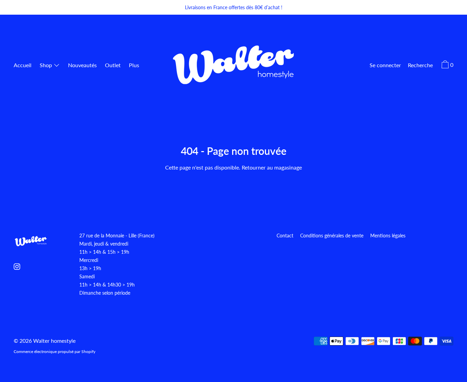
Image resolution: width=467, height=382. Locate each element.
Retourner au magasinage (272, 167)
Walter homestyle (54, 340)
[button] (420, 66)
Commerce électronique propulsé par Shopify (54, 351)
